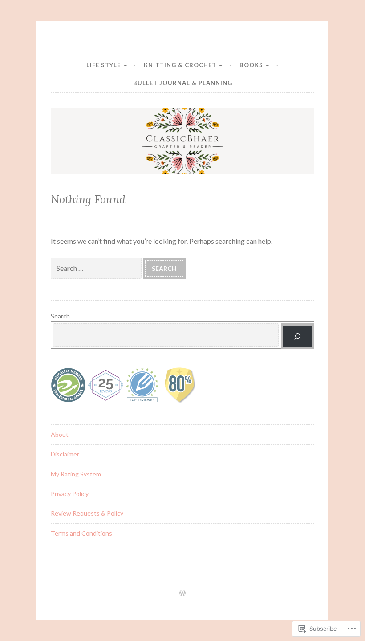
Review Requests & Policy (87, 513)
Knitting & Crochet (180, 65)
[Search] (297, 336)
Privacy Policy (70, 493)
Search (60, 316)
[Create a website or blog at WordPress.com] (182, 593)
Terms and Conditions (81, 533)
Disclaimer (65, 454)
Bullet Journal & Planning (182, 82)
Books (251, 65)
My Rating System (76, 474)
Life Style (103, 65)
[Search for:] (97, 268)
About (60, 434)
